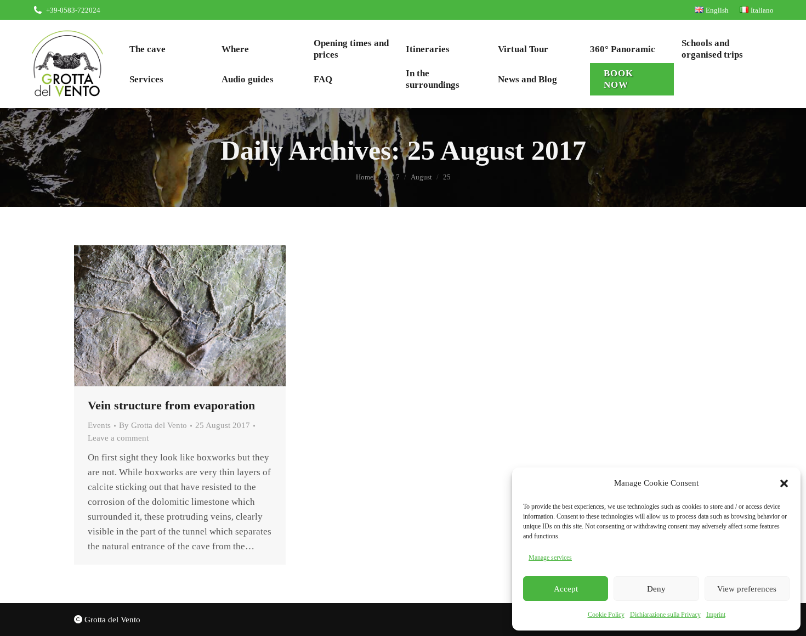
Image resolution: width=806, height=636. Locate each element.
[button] (784, 483)
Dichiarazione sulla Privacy (665, 614)
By (153, 425)
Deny (656, 588)
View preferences (746, 588)
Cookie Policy (606, 614)
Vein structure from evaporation (171, 405)
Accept (566, 588)
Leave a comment (118, 438)
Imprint (715, 614)
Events (99, 425)
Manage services (550, 557)
